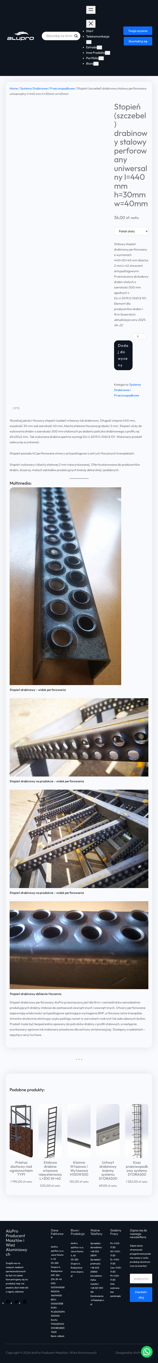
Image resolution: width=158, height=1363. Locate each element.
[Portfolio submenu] (101, 58)
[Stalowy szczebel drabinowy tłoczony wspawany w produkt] (79, 737)
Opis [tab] (16, 408)
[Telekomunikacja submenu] (89, 42)
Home (14, 88)
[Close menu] (91, 24)
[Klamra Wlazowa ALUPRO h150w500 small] (79, 1131)
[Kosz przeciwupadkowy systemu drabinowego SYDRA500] (136, 1131)
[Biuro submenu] (96, 64)
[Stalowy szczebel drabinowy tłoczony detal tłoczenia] (59, 133)
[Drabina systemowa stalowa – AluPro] (50, 1131)
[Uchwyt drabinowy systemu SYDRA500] (107, 1131)
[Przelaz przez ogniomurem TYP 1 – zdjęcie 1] (21, 1131)
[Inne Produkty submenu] (107, 53)
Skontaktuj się (138, 41)
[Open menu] (91, 10)
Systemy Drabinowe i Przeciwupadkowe (47, 88)
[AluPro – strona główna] (21, 36)
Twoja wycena (137, 31)
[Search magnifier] (76, 36)
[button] (147, 1352)
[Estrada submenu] (99, 47)
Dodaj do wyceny (123, 355)
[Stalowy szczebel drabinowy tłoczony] (65, 586)
